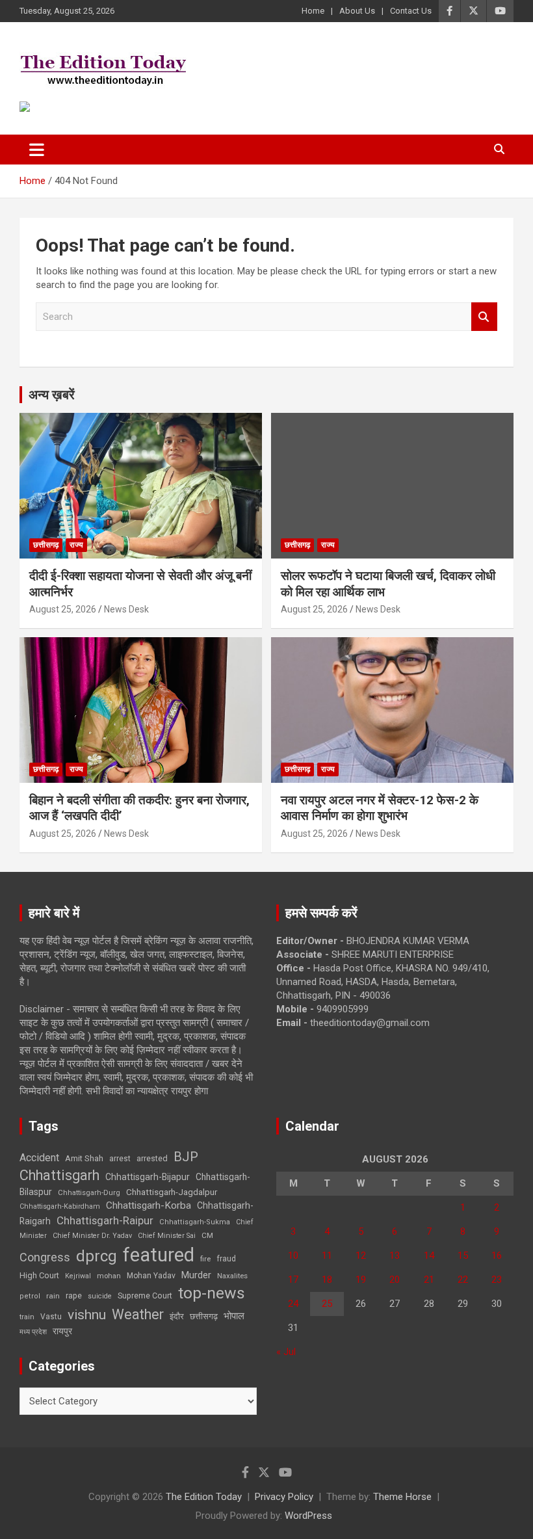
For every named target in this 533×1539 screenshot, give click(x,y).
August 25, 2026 (62, 609)
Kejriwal (78, 1276)
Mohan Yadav (151, 1275)
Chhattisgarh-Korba (148, 1205)
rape (74, 1295)
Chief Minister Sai (167, 1235)
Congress (45, 1257)
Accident (39, 1157)
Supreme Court (145, 1295)
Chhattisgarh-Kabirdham (60, 1206)
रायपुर (62, 1331)
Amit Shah (84, 1158)
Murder (196, 1275)
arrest (120, 1158)
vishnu (87, 1314)
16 (496, 1255)
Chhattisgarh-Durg (89, 1192)
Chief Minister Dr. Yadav (92, 1235)
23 (496, 1279)
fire (205, 1258)
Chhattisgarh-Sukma (194, 1222)
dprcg (96, 1256)
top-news (211, 1292)
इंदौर (177, 1316)
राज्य (76, 544)
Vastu (51, 1316)
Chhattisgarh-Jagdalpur (171, 1192)
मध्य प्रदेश (33, 1332)
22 (463, 1279)
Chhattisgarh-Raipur (105, 1220)
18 (327, 1279)
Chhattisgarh (59, 1175)
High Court (39, 1275)
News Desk (126, 609)
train (27, 1317)
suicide (100, 1296)
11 (327, 1255)
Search (484, 317)
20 (394, 1279)
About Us (357, 11)
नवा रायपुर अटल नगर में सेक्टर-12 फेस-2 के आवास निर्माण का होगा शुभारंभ (379, 808)
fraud (226, 1258)
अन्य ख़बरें (52, 394)
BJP (186, 1156)
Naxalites (232, 1275)
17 (293, 1279)
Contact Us (411, 11)
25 (327, 1303)
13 (394, 1255)
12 (361, 1255)
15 (463, 1255)
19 (361, 1279)
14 (429, 1255)
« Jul (286, 1352)
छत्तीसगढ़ (204, 1316)
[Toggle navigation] (37, 149)
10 (293, 1255)
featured (158, 1255)
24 (293, 1303)
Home (313, 11)
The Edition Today (204, 1497)
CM (207, 1235)
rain (53, 1295)
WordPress (308, 1515)
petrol (30, 1296)
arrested (152, 1158)
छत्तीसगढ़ (45, 544)
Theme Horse (402, 1497)
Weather (138, 1314)
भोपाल (234, 1316)
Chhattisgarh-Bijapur (147, 1177)
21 (429, 1279)
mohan (109, 1276)
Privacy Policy (284, 1497)
